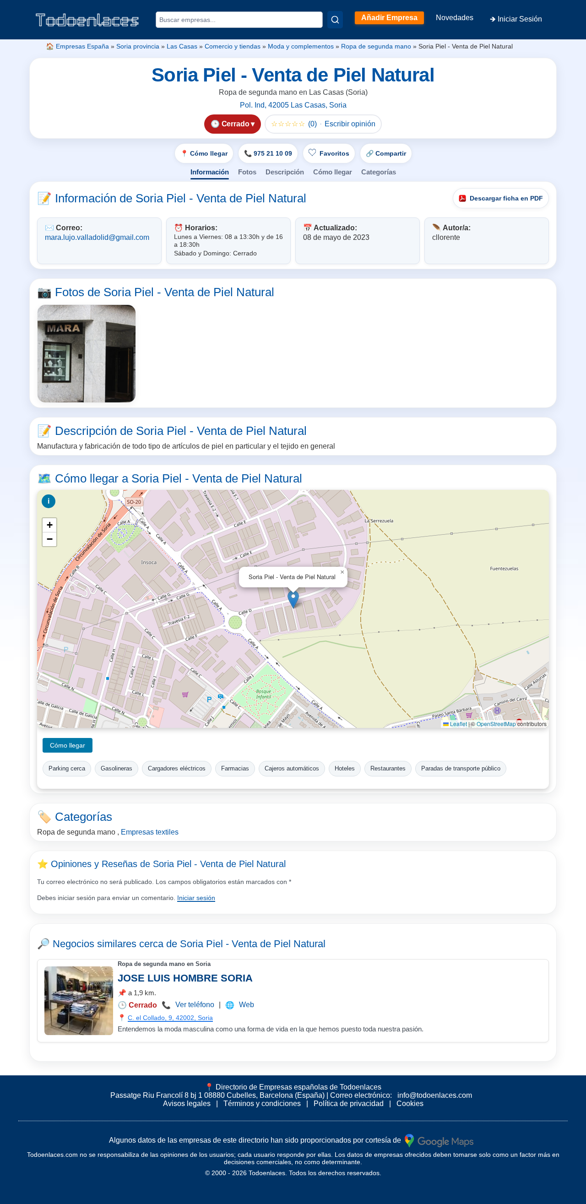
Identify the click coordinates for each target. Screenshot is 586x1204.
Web (246, 1005)
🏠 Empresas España (77, 46)
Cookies (409, 1103)
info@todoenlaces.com (434, 1095)
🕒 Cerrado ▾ (233, 124)
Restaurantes (388, 768)
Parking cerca (67, 768)
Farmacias (235, 768)
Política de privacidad (349, 1103)
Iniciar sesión (196, 897)
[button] (293, 599)
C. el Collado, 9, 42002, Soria (170, 1017)
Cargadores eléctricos (177, 768)
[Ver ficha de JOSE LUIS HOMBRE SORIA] (78, 1000)
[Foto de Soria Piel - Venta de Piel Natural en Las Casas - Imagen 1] (86, 353)
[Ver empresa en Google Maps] (439, 1140)
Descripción (285, 172)
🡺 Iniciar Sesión (516, 19)
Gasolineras (116, 768)
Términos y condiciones (262, 1103)
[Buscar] (335, 19)
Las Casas (182, 46)
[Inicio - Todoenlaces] (87, 20)
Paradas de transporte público (460, 768)
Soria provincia (137, 46)
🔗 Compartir (386, 153)
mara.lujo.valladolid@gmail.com (97, 237)
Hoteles (345, 768)
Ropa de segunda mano (376, 46)
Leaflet (458, 723)
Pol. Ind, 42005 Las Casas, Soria (293, 105)
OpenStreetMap (496, 723)
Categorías (378, 172)
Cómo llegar (332, 172)
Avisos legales (187, 1103)
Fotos (247, 172)
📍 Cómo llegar (204, 153)
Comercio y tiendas (232, 46)
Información (209, 172)
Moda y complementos (301, 46)
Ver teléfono (194, 1005)
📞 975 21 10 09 (268, 153)
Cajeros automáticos (292, 768)
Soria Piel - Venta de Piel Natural (253, 943)
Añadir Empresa (389, 18)
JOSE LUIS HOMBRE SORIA (185, 978)
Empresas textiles (150, 832)
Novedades (454, 18)
